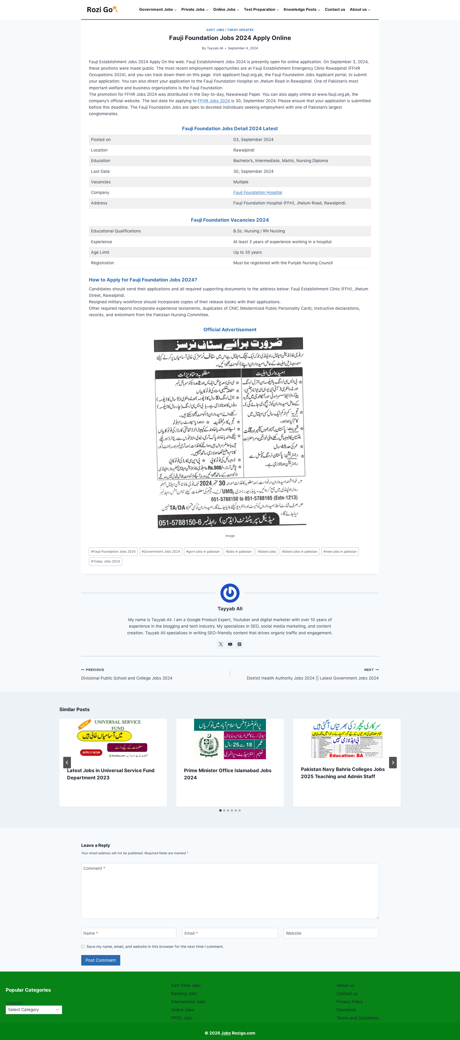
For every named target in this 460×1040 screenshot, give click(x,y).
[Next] (393, 762)
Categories (14, 1003)
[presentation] (113, 739)
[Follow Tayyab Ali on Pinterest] (239, 644)
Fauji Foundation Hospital (257, 192)
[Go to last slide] (67, 762)
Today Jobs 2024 (105, 561)
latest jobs (267, 551)
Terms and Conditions (358, 1018)
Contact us (335, 9)
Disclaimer (346, 1009)
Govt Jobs (215, 30)
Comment (94, 868)
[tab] (220, 810)
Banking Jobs (184, 993)
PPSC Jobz (182, 1018)
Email (191, 933)
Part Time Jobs (186, 985)
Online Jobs (182, 1009)
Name (90, 933)
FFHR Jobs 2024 (214, 100)
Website (293, 933)
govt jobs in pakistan (203, 551)
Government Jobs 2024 (161, 551)
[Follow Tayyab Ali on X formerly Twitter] (221, 644)
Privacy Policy (350, 1001)
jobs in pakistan (239, 551)
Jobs (226, 1033)
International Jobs (188, 1001)
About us (345, 985)
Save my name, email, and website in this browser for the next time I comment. (155, 946)
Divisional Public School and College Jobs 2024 (126, 674)
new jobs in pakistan (340, 551)
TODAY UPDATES (240, 30)
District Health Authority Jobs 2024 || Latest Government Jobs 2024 (313, 674)
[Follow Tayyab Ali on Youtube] (230, 644)
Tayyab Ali (215, 48)
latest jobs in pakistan (299, 551)
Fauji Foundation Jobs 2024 (113, 551)
